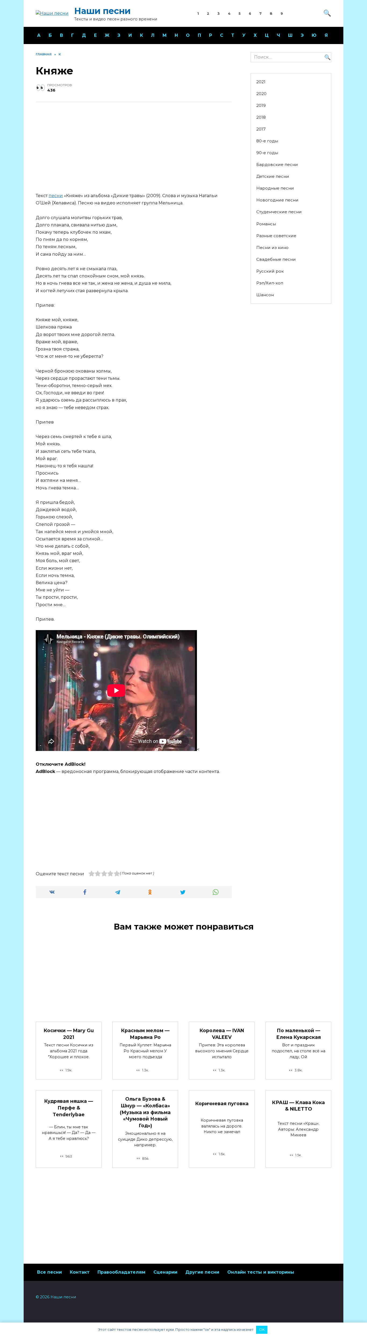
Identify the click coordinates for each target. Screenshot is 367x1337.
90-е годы (267, 152)
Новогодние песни (277, 200)
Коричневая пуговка (222, 1103)
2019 (261, 105)
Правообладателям (121, 1272)
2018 (261, 117)
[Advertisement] (134, 148)
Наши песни (102, 11)
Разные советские (276, 235)
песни (56, 195)
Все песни (49, 1272)
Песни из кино (272, 247)
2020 (261, 93)
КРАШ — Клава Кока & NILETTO (298, 1105)
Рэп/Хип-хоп (269, 283)
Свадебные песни (276, 259)
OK (262, 1329)
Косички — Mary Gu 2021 (69, 1034)
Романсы (266, 223)
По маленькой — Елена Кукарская (298, 1034)
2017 (261, 129)
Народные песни (275, 188)
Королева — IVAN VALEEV (222, 1034)
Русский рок (270, 271)
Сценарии (165, 1272)
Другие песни (202, 1272)
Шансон (265, 294)
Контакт (79, 1272)
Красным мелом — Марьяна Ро (145, 1034)
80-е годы (267, 140)
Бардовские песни (277, 164)
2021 (260, 81)
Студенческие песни (279, 211)
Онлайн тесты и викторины (260, 1272)
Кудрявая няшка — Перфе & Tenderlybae (68, 1107)
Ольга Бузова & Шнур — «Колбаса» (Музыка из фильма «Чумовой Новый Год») (145, 1112)
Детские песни (272, 176)
